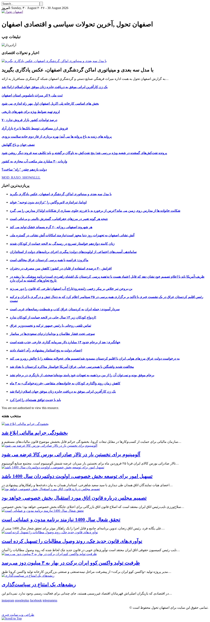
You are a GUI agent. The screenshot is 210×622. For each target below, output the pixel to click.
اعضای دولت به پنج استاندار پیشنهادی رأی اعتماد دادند (46, 350)
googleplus (22, 600)
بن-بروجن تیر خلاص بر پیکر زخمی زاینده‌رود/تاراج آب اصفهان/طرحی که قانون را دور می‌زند (71, 288)
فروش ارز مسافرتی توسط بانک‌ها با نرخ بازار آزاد (35, 128)
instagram (8, 600)
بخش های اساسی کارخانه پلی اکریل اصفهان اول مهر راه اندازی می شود (50, 103)
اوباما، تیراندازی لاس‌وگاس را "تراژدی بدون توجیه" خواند (48, 202)
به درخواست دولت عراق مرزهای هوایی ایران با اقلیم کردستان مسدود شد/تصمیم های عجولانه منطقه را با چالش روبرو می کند (95, 358)
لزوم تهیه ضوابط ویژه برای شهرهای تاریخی (31, 111)
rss (55, 600)
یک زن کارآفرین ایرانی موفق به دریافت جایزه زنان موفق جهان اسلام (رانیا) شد (54, 87)
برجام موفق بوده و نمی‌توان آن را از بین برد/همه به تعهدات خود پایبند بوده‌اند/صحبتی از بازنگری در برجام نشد (82, 375)
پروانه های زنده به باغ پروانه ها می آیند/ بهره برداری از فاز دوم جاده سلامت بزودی (57, 136)
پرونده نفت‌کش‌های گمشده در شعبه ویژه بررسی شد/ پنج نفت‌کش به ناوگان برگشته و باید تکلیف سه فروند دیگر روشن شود (84, 153)
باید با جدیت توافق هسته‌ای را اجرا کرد (35, 400)
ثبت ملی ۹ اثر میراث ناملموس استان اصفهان (32, 95)
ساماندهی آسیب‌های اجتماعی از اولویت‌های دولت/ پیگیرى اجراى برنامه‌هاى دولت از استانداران (73, 252)
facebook (36, 600)
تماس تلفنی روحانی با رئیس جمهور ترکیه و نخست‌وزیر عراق (50, 325)
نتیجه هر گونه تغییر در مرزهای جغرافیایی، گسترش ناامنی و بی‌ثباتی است (59, 219)
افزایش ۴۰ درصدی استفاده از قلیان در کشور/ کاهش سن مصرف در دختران (61, 268)
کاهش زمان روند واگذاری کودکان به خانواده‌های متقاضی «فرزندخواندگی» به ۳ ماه (65, 383)
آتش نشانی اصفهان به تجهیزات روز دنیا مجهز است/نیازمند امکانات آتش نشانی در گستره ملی (72, 235)
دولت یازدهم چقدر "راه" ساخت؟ (24, 169)
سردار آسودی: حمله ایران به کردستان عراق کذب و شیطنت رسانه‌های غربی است (65, 309)
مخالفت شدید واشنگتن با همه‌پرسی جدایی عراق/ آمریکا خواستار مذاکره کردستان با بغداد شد (72, 366)
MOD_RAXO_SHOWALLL (21, 177)
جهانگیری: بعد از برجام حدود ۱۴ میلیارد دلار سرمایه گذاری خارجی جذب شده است (65, 342)
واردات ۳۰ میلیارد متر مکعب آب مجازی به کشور (34, 161)
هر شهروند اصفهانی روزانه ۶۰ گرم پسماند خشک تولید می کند (51, 227)
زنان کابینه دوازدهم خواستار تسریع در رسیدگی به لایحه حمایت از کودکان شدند (62, 243)
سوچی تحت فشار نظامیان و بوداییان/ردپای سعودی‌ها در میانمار (52, 333)
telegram (48, 600)
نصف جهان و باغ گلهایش (18, 144)
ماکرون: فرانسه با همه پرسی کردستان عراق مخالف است (49, 260)
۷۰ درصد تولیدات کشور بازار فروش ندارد (29, 120)
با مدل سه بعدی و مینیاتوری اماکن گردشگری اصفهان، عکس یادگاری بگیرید (61, 194)
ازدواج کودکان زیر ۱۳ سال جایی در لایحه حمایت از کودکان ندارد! (53, 317)
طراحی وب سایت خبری (18, 614)
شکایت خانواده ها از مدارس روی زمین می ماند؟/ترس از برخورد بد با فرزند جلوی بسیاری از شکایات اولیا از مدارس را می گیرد (95, 210)
